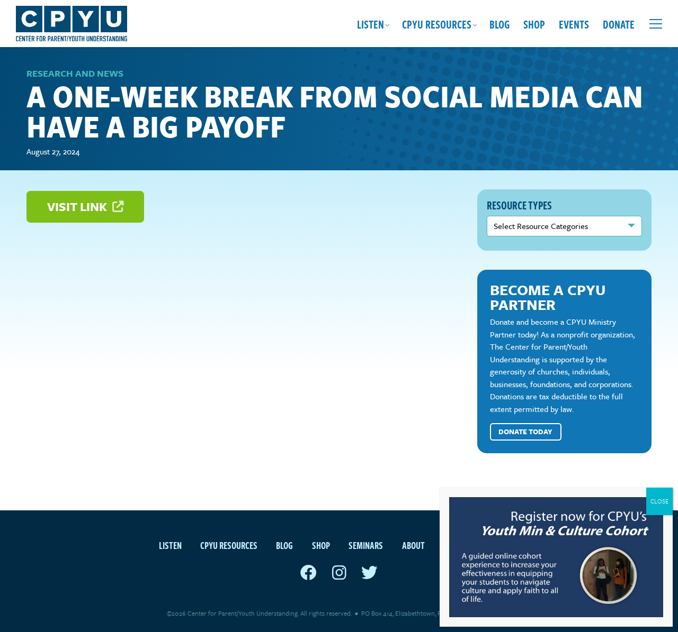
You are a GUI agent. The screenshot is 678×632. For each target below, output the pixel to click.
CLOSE (659, 501)
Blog (499, 23)
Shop (534, 23)
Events (574, 23)
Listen (370, 23)
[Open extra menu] (655, 24)
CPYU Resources (436, 23)
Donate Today (525, 431)
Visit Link (78, 206)
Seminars (366, 545)
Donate (619, 23)
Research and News (74, 73)
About (413, 545)
